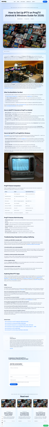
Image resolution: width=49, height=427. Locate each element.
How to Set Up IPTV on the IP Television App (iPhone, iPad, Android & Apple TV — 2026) (20, 326)
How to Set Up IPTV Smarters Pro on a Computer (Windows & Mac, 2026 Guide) (19, 324)
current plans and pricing (10, 105)
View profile (11, 348)
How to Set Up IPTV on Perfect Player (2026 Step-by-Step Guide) (16, 329)
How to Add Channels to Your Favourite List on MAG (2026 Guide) (40, 414)
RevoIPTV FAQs (37, 279)
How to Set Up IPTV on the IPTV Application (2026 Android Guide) (16, 321)
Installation (15, 7)
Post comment (13, 384)
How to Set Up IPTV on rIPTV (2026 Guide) (12, 328)
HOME (15, 1)
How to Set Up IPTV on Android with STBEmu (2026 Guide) (15, 323)
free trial (22, 289)
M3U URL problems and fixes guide (33, 244)
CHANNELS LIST (28, 1)
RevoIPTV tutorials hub (28, 278)
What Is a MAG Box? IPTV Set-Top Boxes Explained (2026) (8, 414)
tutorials (7, 135)
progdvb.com (29, 96)
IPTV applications (29, 299)
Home (11, 7)
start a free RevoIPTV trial (21, 104)
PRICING (18, 1)
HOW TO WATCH (23, 1)
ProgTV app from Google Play (11, 96)
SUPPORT (33, 1)
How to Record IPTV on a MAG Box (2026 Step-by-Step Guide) (24, 414)
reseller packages (13, 279)
